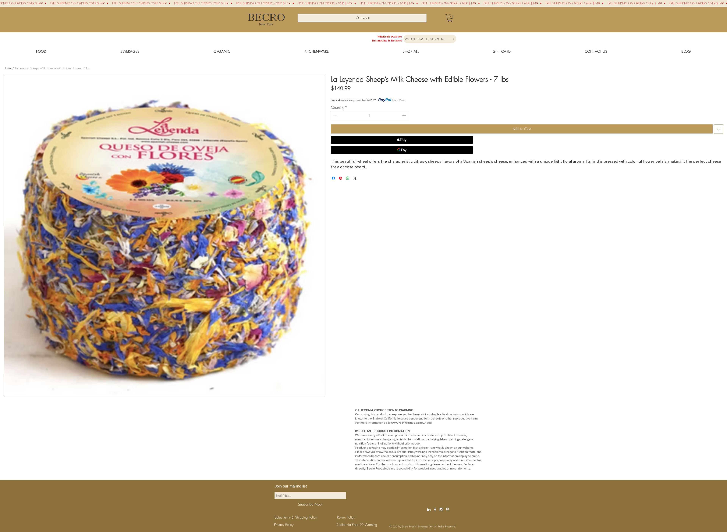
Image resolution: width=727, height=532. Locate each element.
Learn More (398, 100)
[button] (449, 18)
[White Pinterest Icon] (447, 509)
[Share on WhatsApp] (348, 178)
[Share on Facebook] (333, 178)
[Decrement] (335, 115)
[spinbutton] (369, 115)
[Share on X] (355, 178)
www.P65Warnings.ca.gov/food (411, 422)
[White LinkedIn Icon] (428, 509)
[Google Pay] (402, 150)
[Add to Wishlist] (718, 129)
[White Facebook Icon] (435, 509)
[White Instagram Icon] (441, 509)
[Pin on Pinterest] (340, 178)
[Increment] (404, 115)
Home (7, 68)
